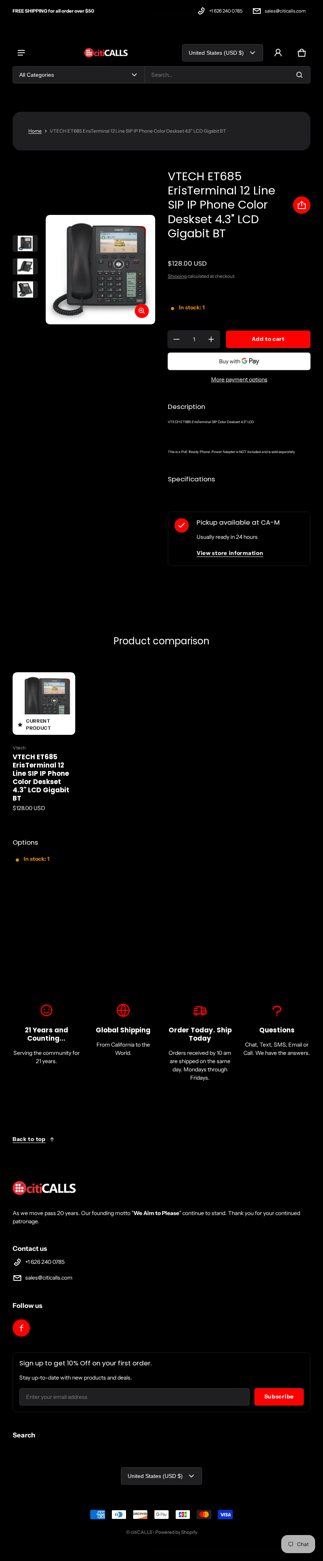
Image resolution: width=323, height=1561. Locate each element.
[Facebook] (21, 1328)
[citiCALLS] (106, 52)
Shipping (177, 276)
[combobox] (227, 74)
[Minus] (176, 339)
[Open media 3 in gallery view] (25, 289)
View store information (230, 553)
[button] (301, 52)
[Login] (278, 52)
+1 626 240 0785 (226, 11)
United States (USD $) (216, 53)
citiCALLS (141, 1532)
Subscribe (279, 1396)
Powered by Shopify (176, 1532)
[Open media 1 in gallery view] (25, 243)
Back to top (29, 1139)
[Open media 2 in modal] (100, 269)
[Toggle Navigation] (21, 52)
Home (35, 131)
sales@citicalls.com (285, 11)
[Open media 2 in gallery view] (25, 266)
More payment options (239, 379)
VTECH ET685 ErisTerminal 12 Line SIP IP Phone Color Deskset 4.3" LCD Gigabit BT (41, 777)
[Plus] (211, 339)
